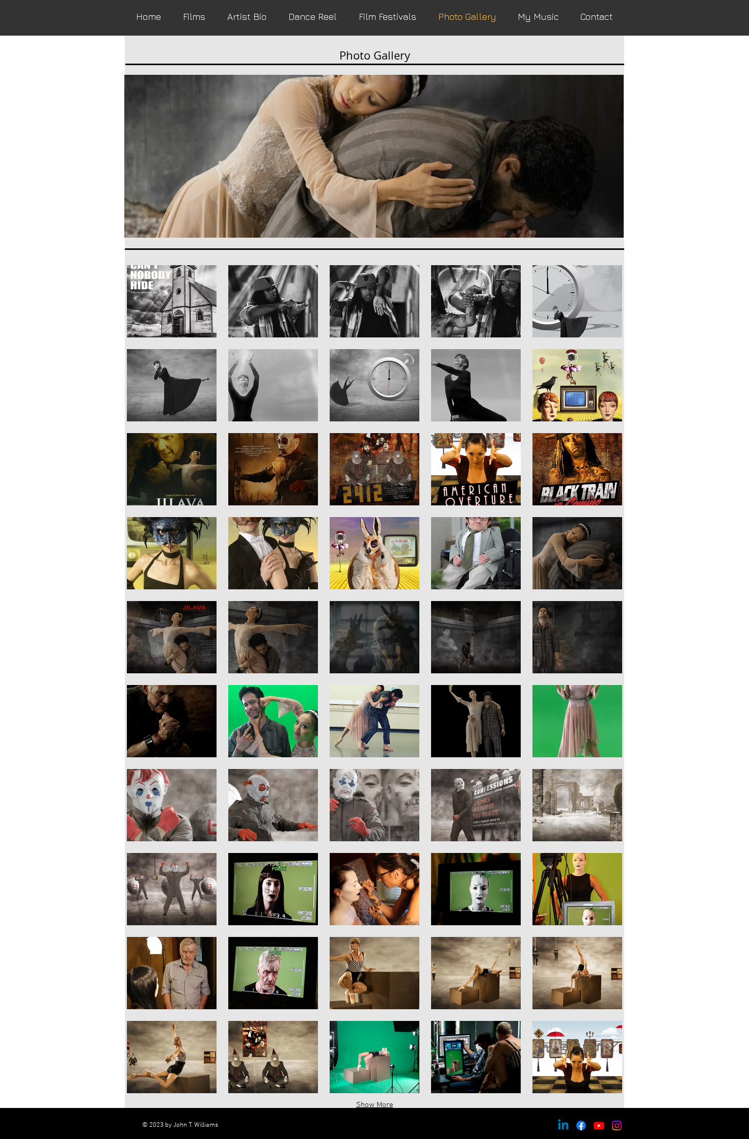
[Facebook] (581, 1125)
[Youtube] (599, 1125)
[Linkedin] (563, 1125)
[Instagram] (616, 1125)
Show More (374, 1104)
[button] (172, 301)
